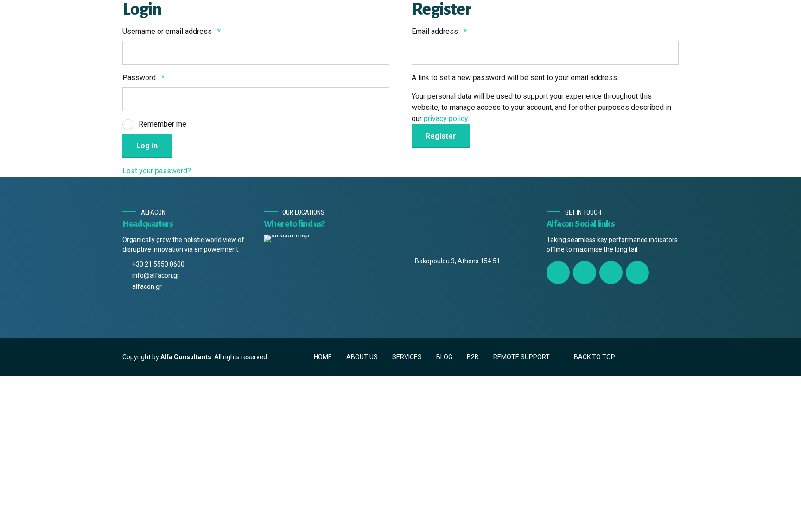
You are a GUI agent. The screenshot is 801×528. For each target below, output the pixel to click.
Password (143, 77)
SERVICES (407, 357)
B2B (473, 357)
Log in (147, 145)
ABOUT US (362, 357)
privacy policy (446, 118)
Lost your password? (156, 170)
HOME (323, 357)
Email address (439, 31)
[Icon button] (558, 272)
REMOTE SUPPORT (521, 357)
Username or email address (171, 31)
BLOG (444, 357)
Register (441, 136)
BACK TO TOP (594, 357)
